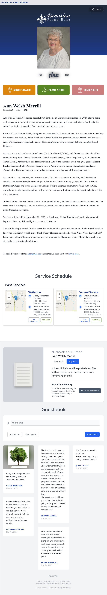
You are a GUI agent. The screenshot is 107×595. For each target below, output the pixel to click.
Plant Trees (46, 320)
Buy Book (73, 361)
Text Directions (34, 320)
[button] (15, 298)
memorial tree (34, 253)
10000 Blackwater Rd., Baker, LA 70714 (42, 313)
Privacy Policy (46, 583)
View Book (58, 361)
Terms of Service (61, 583)
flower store (73, 253)
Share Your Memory (90, 390)
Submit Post (92, 434)
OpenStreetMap (56, 588)
